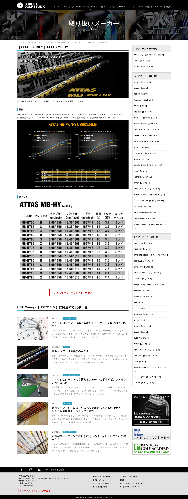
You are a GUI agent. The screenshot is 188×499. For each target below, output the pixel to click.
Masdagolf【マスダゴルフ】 (144, 100)
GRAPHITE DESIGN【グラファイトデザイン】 (151, 255)
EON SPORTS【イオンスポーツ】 (146, 153)
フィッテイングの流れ (101, 483)
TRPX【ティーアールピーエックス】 (147, 189)
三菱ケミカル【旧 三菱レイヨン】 (146, 243)
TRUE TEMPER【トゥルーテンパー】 (148, 273)
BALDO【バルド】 (141, 106)
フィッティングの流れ (116, 7)
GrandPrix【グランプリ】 (143, 207)
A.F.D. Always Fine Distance (145, 213)
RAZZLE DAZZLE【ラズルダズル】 (147, 124)
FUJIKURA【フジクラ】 (143, 249)
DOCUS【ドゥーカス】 (142, 159)
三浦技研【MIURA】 (141, 94)
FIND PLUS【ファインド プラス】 (146, 356)
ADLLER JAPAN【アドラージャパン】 (148, 165)
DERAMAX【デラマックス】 (144, 314)
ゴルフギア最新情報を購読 (52, 470)
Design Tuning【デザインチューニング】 (149, 285)
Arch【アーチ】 (140, 320)
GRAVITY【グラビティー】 (144, 297)
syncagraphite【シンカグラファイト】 (148, 377)
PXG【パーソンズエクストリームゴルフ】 (149, 55)
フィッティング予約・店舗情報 (131, 483)
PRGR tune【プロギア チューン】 (146, 118)
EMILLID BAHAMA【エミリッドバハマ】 (149, 201)
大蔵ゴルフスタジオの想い (102, 477)
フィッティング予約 (140, 7)
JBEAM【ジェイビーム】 (143, 177)
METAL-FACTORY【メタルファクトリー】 (150, 195)
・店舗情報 (148, 7)
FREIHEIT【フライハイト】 (144, 112)
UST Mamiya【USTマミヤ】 (67, 43)
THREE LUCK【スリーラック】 (146, 135)
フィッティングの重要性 (71, 7)
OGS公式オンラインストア (129, 487)
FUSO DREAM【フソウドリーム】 (146, 130)
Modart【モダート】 (141, 171)
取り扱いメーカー (90, 7)
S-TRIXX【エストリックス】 (144, 383)
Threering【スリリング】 (143, 279)
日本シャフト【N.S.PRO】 (144, 267)
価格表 (102, 7)
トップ (56, 7)
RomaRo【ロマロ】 (141, 88)
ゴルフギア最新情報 (163, 7)
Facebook (21, 469)
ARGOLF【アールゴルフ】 (144, 67)
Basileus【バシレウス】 (143, 291)
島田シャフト (138, 302)
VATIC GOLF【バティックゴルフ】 (147, 141)
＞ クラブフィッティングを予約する (72, 293)
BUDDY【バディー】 (142, 147)
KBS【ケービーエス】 (142, 308)
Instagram (30, 469)
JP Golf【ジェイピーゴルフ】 (145, 218)
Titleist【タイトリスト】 (143, 61)
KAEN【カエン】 (140, 362)
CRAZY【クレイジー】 (142, 183)
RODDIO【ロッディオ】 (143, 82)
